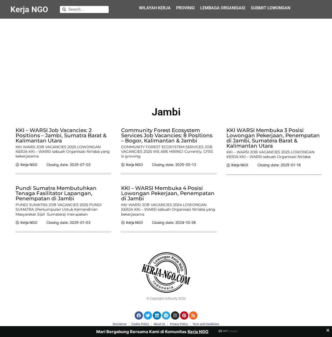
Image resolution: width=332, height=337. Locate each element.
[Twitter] (148, 315)
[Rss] (193, 315)
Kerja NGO (29, 9)
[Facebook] (139, 315)
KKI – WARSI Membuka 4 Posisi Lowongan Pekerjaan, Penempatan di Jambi (168, 193)
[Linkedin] (157, 315)
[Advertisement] (166, 60)
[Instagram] (175, 315)
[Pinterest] (184, 315)
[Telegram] (166, 315)
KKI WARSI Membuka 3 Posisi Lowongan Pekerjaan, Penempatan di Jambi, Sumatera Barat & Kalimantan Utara (273, 138)
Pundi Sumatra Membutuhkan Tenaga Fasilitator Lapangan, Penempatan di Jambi (56, 193)
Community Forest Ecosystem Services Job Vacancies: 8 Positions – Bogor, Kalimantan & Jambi (166, 135)
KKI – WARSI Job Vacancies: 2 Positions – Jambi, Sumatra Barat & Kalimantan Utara (61, 135)
